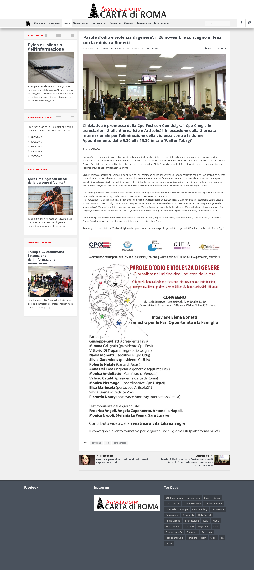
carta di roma (212, 497)
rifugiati (192, 537)
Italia (206, 520)
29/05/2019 (36, 156)
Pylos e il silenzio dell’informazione (46, 47)
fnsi (107, 443)
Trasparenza (144, 23)
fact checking (200, 509)
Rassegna (115, 23)
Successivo (202, 455)
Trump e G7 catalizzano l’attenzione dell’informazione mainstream (46, 257)
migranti (189, 526)
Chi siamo (40, 23)
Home (28, 23)
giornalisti (188, 515)
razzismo (207, 532)
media (216, 520)
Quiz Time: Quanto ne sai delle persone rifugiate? (47, 181)
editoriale (171, 509)
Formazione (99, 23)
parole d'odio (120, 443)
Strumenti (54, 23)
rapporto (192, 532)
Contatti (128, 23)
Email (223, 48)
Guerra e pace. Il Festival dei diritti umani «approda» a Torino (122, 460)
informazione (192, 520)
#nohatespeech (174, 497)
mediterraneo (173, 526)
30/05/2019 (36, 151)
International (161, 23)
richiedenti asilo (174, 537)
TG (222, 537)
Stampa (211, 48)
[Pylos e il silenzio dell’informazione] (51, 68)
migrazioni (203, 526)
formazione (218, 509)
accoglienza (193, 497)
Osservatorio (80, 23)
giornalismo (172, 515)
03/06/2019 (36, 141)
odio (215, 526)
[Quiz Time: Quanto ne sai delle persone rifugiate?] (51, 201)
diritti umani (172, 503)
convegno (96, 443)
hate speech (205, 515)
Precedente (106, 455)
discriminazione (192, 503)
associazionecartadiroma (109, 48)
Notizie (150, 48)
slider (213, 537)
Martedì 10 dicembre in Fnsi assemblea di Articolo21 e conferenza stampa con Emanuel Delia (187, 462)
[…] (63, 225)
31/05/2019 (36, 146)
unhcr (169, 543)
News (67, 23)
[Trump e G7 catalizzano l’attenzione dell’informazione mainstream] (51, 282)
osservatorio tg (174, 532)
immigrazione (173, 520)
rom (203, 537)
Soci (157, 48)
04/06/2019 (36, 137)
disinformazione (213, 503)
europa (184, 509)
